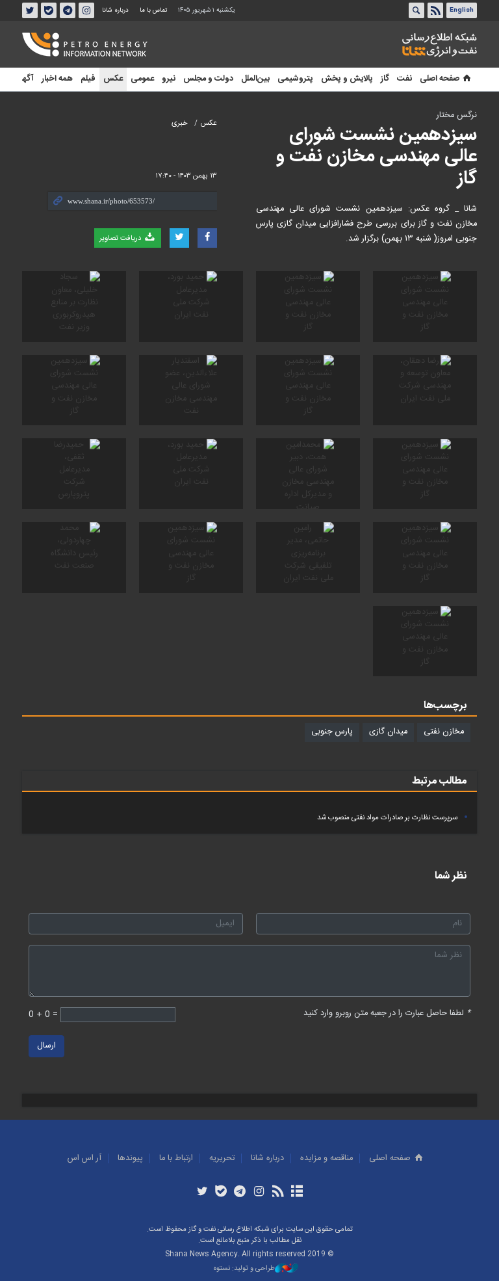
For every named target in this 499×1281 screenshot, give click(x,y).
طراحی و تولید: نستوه (244, 1268)
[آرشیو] (296, 1192)
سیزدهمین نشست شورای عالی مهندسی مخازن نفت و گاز (376, 157)
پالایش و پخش (347, 79)
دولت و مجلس (208, 79)
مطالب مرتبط (439, 781)
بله (49, 10)
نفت (404, 79)
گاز (385, 79)
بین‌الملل (255, 79)
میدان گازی (388, 732)
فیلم (88, 79)
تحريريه (222, 1158)
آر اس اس (84, 1158)
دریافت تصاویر (121, 238)
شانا (395, 45)
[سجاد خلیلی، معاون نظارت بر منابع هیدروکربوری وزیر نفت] (74, 306)
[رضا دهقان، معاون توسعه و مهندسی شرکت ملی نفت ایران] (425, 390)
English (462, 10)
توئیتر (30, 10)
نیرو (168, 79)
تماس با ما (153, 10)
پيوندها (130, 1158)
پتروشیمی (295, 79)
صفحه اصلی (439, 79)
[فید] (278, 1192)
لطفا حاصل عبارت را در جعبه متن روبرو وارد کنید (386, 1013)
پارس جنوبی (332, 732)
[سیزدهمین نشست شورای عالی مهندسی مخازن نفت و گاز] (425, 306)
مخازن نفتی (444, 732)
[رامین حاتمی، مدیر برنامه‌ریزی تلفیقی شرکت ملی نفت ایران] (308, 557)
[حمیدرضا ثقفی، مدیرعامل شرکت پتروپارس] (74, 473)
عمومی (142, 79)
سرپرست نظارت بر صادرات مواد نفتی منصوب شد (387, 817)
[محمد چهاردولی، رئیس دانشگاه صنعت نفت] (74, 557)
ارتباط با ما (176, 1158)
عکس (113, 79)
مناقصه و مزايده (326, 1158)
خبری (180, 123)
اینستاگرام (86, 10)
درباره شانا (115, 10)
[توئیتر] (202, 1192)
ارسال (46, 1046)
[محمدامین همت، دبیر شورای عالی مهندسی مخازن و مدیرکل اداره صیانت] (308, 473)
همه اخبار (57, 79)
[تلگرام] (240, 1192)
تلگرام (67, 10)
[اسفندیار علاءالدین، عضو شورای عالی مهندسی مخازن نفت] (191, 390)
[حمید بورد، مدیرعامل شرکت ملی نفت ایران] (191, 306)
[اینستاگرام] (259, 1192)
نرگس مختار (457, 115)
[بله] (221, 1192)
